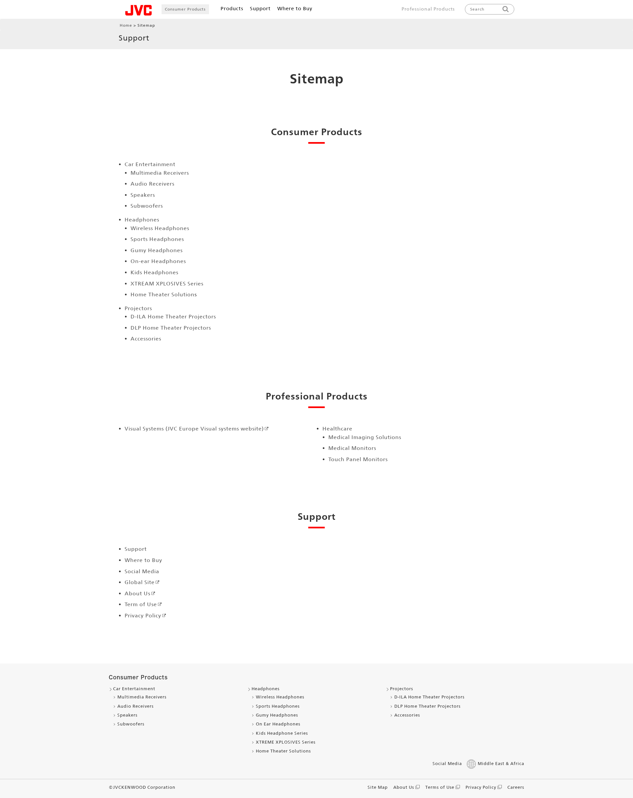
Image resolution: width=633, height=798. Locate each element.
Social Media (142, 571)
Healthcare (337, 429)
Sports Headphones (157, 239)
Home (126, 25)
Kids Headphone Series (282, 733)
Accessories (146, 339)
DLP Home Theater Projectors (171, 328)
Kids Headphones (154, 272)
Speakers (143, 195)
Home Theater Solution (163, 294)
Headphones (142, 220)
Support (136, 549)
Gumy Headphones (157, 250)
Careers (515, 787)
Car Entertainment (150, 164)
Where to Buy (143, 560)
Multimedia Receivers (160, 173)
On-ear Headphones (158, 261)
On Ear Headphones (278, 724)
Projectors (138, 308)
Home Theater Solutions (283, 751)
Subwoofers (147, 206)
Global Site (140, 582)
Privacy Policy (143, 615)
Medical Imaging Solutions (364, 437)
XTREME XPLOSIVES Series (286, 742)
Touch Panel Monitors (358, 459)
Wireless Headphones (160, 228)
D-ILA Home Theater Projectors (173, 316)
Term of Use (141, 604)
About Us (137, 593)
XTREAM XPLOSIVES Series (167, 284)
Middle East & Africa (501, 763)
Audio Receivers (152, 184)
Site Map (378, 787)
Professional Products (428, 9)
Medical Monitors (352, 448)
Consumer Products (185, 9)
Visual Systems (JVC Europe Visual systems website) (194, 429)
